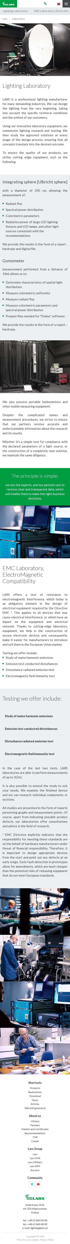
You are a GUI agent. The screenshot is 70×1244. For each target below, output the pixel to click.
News (35, 1100)
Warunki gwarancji (35, 1107)
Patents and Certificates (35, 1129)
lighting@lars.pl (39, 1227)
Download (35, 1095)
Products (35, 1087)
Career (35, 1141)
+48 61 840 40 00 (37, 1224)
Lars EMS (35, 1158)
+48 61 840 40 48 (37, 1220)
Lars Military (35, 1162)
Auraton (35, 1170)
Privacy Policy (47, 1239)
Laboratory (18, 18)
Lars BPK (35, 1166)
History (35, 1121)
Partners (35, 1125)
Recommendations (35, 1133)
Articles (35, 1103)
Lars (4, 18)
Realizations (35, 1092)
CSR (35, 1137)
